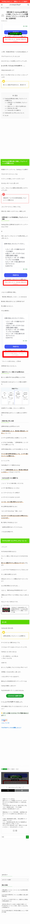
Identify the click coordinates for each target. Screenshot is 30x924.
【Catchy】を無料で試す (15, 695)
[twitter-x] (14, 831)
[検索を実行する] (27, 837)
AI (9, 769)
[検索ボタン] (28, 5)
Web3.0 (12, 769)
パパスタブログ (15, 5)
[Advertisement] (15, 138)
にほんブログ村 (5, 723)
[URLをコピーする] (22, 790)
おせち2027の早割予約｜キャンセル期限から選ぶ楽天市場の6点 (15, 895)
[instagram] (16, 831)
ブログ (17, 769)
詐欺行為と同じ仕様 (12, 108)
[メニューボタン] (1, 5)
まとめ (6, 115)
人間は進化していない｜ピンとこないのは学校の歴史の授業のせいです (15, 890)
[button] (8, 790)
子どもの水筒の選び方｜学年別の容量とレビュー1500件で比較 (15, 911)
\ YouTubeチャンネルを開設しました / (11, 727)
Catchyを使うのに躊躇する (14, 110)
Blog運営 (5, 769)
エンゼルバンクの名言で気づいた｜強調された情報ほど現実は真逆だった (15, 900)
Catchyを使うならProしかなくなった (14, 113)
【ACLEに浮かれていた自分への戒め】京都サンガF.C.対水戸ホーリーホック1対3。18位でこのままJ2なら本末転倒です (15, 906)
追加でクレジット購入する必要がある (16, 106)
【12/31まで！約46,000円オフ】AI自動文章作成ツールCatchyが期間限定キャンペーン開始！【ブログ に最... (19, 610)
